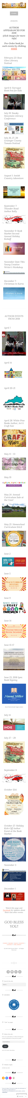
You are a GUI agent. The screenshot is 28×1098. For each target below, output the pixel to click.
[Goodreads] (13, 1078)
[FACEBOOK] (8, 972)
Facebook (6, 910)
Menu (15, 13)
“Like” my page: (8, 1022)
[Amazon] (3, 1078)
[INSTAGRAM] (12, 972)
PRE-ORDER (17, 944)
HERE (14, 48)
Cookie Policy (4, 1092)
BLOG (16, 943)
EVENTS (21, 943)
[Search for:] (14, 984)
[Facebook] (6, 1078)
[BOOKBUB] (16, 972)
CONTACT (9, 944)
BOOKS (11, 943)
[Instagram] (10, 1078)
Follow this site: (8, 1034)
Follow (5, 1046)
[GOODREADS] (20, 972)
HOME (5, 943)
